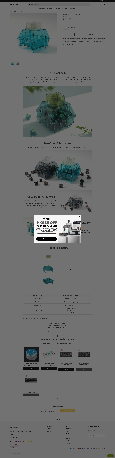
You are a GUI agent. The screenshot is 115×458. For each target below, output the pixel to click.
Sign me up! (46, 238)
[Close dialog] (79, 217)
